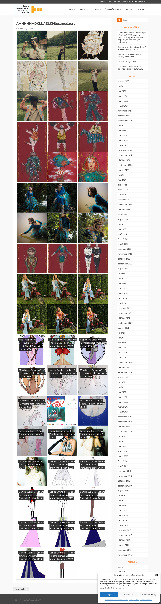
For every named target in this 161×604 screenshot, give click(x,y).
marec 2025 (123, 140)
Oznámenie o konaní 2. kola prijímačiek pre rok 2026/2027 (131, 67)
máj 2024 (122, 180)
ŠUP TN (20, 29)
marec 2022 (123, 293)
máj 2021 (122, 342)
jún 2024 (122, 175)
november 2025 (125, 110)
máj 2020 (122, 392)
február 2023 (124, 239)
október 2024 (124, 160)
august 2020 (123, 377)
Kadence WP (38, 600)
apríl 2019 (122, 451)
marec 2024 (123, 189)
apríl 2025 (122, 135)
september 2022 (125, 263)
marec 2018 (123, 515)
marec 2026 (123, 101)
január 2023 (123, 244)
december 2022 (124, 249)
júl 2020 (121, 382)
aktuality (122, 567)
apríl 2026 (122, 96)
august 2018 (123, 490)
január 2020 (123, 411)
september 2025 (125, 120)
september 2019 (125, 431)
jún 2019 (122, 441)
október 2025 (124, 115)
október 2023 (124, 209)
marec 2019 (123, 456)
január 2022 (123, 303)
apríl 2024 (122, 185)
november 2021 (125, 313)
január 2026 (123, 106)
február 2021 (124, 352)
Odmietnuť (128, 595)
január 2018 (123, 525)
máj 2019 (122, 446)
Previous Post (21, 589)
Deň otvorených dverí (127, 61)
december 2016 (124, 550)
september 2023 (125, 214)
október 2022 (124, 259)
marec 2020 (123, 402)
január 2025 (123, 145)
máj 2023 (122, 229)
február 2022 (124, 298)
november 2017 (125, 535)
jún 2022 (122, 278)
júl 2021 (121, 333)
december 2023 (124, 199)
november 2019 (125, 421)
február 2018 (124, 520)
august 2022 (123, 268)
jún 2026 (122, 86)
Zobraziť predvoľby (148, 595)
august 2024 (123, 170)
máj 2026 (122, 91)
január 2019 (123, 466)
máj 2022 (122, 283)
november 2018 (125, 476)
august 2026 (123, 81)
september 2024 (125, 165)
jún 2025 (122, 125)
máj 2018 (122, 505)
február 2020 (124, 407)
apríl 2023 (122, 234)
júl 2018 (121, 495)
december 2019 (124, 416)
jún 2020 (122, 387)
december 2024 (124, 150)
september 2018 (125, 486)
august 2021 (123, 328)
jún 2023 (122, 224)
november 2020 (125, 362)
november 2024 (125, 155)
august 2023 (123, 219)
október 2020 (124, 367)
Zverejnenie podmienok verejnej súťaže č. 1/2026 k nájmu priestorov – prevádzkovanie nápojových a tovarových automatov (132, 37)
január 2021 (123, 357)
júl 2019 (121, 436)
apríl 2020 (122, 397)
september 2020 (125, 372)
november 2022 (125, 254)
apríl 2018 (122, 510)
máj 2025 (122, 130)
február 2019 (124, 461)
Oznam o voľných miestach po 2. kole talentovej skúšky (132, 48)
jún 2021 (122, 337)
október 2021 (124, 318)
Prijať (109, 595)
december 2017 (124, 530)
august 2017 (123, 545)
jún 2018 (122, 500)
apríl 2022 (122, 288)
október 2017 (124, 540)
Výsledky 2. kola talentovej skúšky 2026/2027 (129, 55)
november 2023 (125, 204)
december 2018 (124, 471)
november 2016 (125, 555)
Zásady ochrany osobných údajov (140, 600)
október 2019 (124, 426)
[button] (156, 575)
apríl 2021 (122, 347)
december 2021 (124, 308)
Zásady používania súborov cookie (116, 600)
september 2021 (125, 323)
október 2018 (124, 481)
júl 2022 (121, 273)
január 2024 (123, 194)
